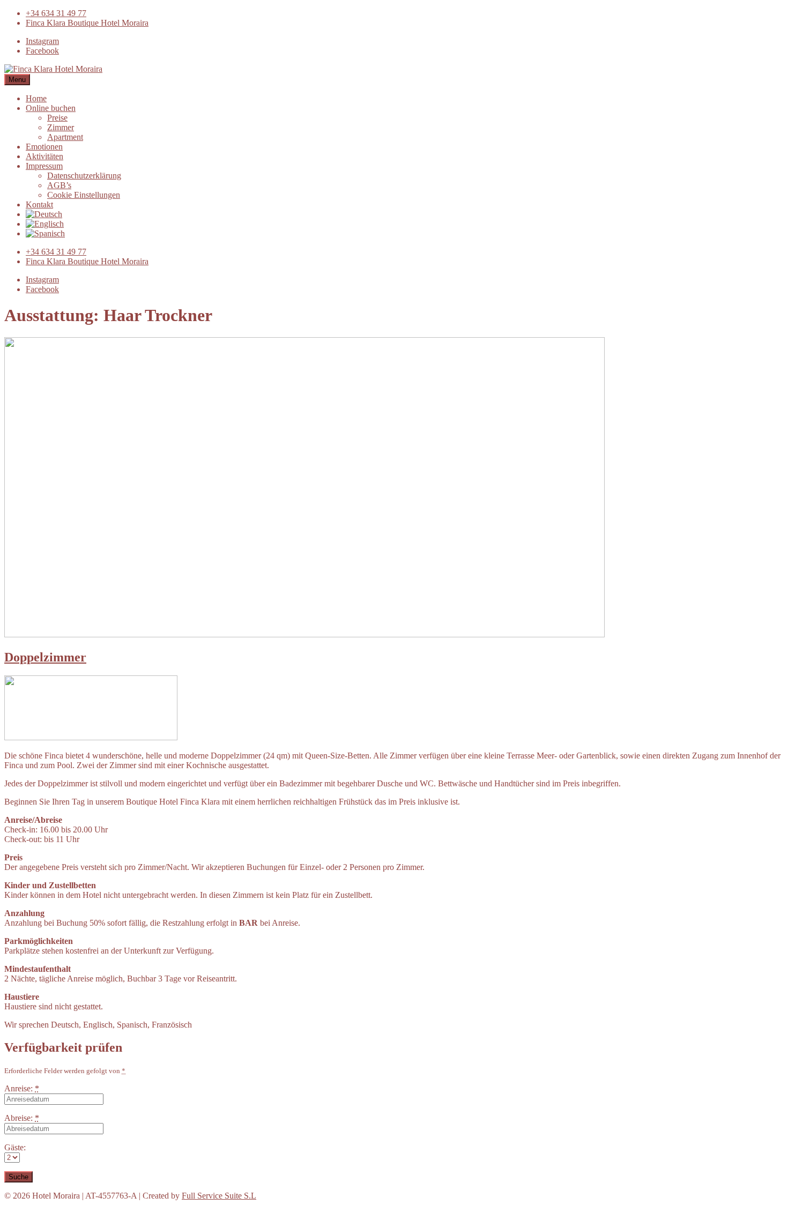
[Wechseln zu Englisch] (45, 223)
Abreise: (21, 1117)
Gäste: (15, 1147)
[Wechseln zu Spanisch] (45, 233)
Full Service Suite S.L (219, 1195)
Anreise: (21, 1088)
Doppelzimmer (45, 657)
